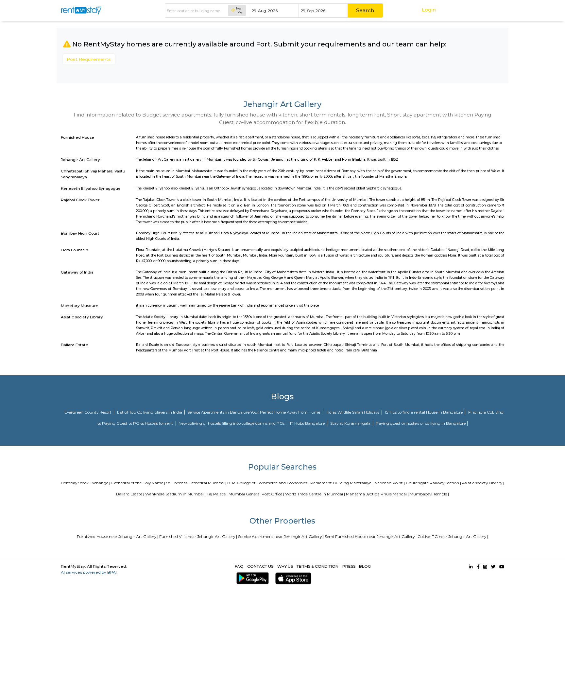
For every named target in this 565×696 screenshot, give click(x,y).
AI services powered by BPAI (89, 572)
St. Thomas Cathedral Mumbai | (196, 482)
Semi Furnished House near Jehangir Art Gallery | (371, 536)
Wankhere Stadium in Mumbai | (175, 493)
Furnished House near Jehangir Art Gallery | (117, 536)
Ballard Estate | (130, 493)
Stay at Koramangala (350, 423)
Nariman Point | (389, 482)
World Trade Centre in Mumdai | (315, 493)
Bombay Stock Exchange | (85, 482)
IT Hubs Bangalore (308, 423)
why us (285, 566)
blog (365, 566)
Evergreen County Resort (88, 412)
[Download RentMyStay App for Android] (251, 578)
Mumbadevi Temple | (429, 493)
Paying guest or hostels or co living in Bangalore (421, 423)
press (348, 566)
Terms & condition (317, 566)
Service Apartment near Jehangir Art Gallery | (281, 536)
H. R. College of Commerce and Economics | (268, 482)
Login (429, 10)
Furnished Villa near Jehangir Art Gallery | (198, 536)
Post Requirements (89, 59)
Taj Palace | (217, 493)
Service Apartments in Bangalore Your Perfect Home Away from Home (254, 412)
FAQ (239, 566)
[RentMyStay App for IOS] (292, 578)
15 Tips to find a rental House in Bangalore (424, 412)
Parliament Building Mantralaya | (341, 482)
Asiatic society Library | (483, 482)
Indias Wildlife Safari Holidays (353, 412)
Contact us (260, 566)
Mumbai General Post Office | (256, 493)
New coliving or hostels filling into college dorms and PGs (232, 423)
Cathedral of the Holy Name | (138, 482)
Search (365, 10)
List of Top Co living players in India (150, 412)
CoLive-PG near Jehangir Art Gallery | (453, 536)
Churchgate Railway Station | (433, 482)
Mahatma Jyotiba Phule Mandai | (377, 493)
